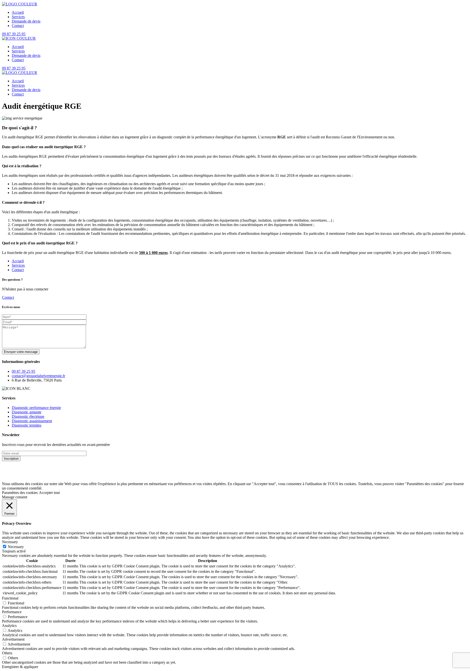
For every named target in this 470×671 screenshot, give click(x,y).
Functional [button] (10, 598)
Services (18, 265)
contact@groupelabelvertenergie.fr (38, 376)
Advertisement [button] (13, 639)
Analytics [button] (9, 625)
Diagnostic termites (26, 425)
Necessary (16, 547)
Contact (18, 270)
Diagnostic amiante (26, 412)
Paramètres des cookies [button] (20, 493)
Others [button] (7, 653)
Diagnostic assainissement (32, 421)
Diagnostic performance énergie (36, 408)
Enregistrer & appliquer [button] (20, 667)
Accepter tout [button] (49, 493)
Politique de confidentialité (52, 475)
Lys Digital (97, 467)
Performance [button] (12, 612)
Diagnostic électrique (28, 416)
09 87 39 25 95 (13, 34)
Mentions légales (15, 475)
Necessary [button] (10, 542)
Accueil (18, 261)
